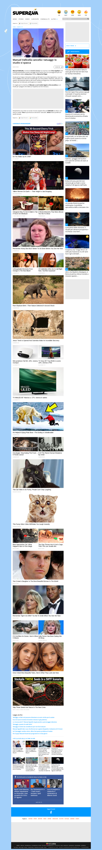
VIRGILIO (22, 845)
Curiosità (35, 19)
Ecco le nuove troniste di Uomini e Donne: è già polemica (30, 720)
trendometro (74, 51)
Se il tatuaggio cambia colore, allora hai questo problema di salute (32, 731)
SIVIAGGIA (65, 845)
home (14, 27)
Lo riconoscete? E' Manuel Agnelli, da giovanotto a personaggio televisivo (35, 722)
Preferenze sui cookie (38, 847)
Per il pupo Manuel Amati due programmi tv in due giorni (30, 733)
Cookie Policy (31, 847)
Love (72, 15)
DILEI (62, 845)
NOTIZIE (30, 818)
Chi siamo (16, 847)
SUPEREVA (83, 845)
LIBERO (18, 845)
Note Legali (21, 847)
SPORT (35, 818)
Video (27, 19)
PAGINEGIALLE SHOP (36, 845)
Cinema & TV (44, 19)
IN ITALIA (67, 818)
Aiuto (45, 847)
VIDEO (44, 818)
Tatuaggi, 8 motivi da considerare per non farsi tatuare (29, 727)
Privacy (25, 847)
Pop (86, 15)
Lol (59, 15)
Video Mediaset (19, 56)
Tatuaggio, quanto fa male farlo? (22, 724)
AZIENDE (72, 818)
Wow (79, 15)
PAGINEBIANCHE (50, 845)
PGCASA (44, 845)
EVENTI (77, 818)
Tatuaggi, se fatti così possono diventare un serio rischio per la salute (33, 717)
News (15, 19)
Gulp (65, 15)
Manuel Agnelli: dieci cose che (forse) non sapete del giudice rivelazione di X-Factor (38, 729)
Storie (21, 19)
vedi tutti (38, 802)
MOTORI (40, 818)
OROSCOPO (55, 818)
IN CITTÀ (61, 818)
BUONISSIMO (77, 845)
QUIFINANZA (71, 845)
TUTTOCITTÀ (57, 845)
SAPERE (49, 818)
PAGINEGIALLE (28, 845)
